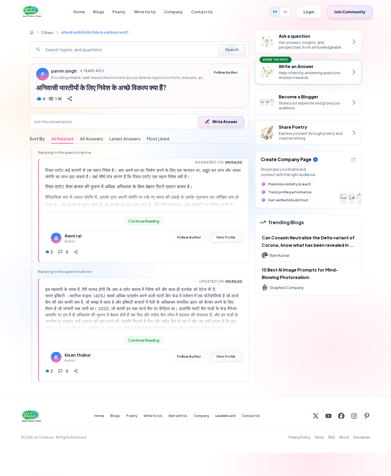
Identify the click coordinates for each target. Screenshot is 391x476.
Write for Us (145, 11)
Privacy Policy (299, 437)
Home (79, 11)
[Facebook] (341, 416)
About (344, 437)
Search (232, 49)
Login (308, 11)
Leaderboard (225, 416)
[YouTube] (328, 416)
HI (285, 11)
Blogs (98, 11)
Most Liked (158, 138)
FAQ (331, 437)
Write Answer (225, 121)
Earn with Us (178, 416)
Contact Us (202, 11)
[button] (139, 121)
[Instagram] (354, 416)
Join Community (349, 11)
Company (173, 11)
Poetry (119, 11)
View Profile (225, 237)
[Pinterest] (367, 416)
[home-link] (32, 32)
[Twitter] (316, 416)
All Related (62, 138)
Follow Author (226, 72)
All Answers (91, 138)
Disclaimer (361, 437)
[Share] (69, 98)
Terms (319, 437)
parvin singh (64, 71)
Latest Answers (124, 138)
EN (275, 11)
